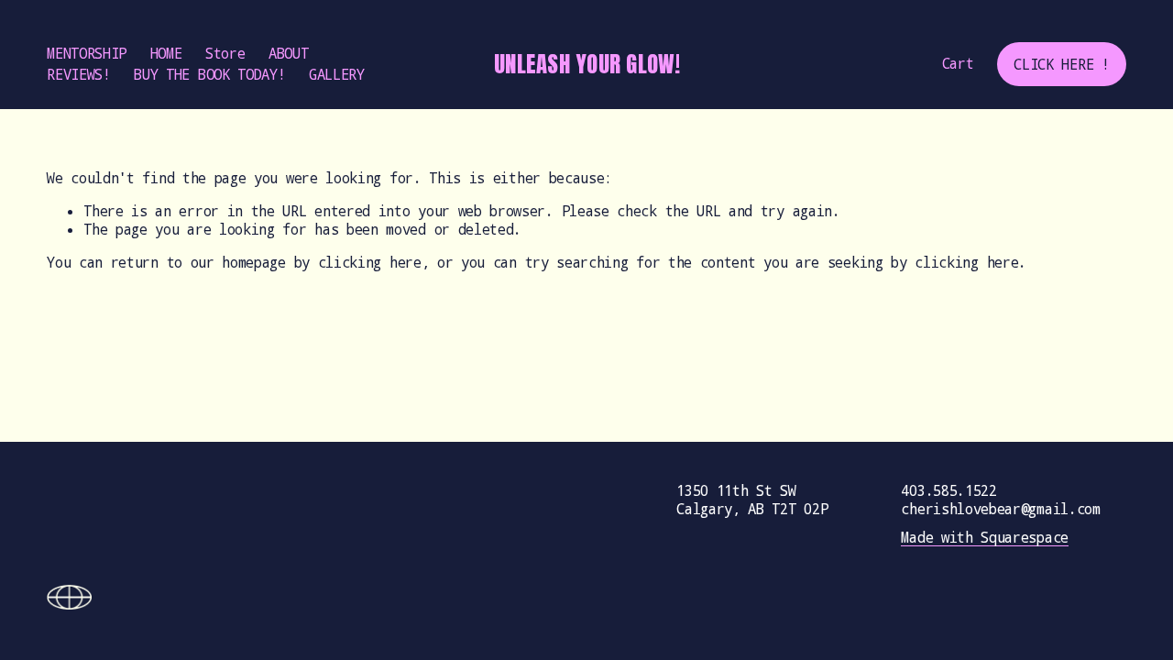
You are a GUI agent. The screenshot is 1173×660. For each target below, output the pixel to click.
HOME (166, 53)
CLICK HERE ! (1061, 64)
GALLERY (337, 74)
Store (225, 53)
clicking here (370, 262)
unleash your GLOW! (587, 64)
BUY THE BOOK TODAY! (209, 74)
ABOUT (288, 53)
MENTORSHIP (86, 53)
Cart (958, 63)
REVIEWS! (79, 74)
